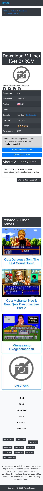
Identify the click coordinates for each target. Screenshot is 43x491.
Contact (21, 429)
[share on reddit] (19, 88)
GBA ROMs (19, 447)
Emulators (21, 410)
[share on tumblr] (14, 88)
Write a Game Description (28, 180)
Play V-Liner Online (22, 155)
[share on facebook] (4, 88)
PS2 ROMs (7, 452)
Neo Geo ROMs (9, 458)
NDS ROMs (33, 442)
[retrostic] (5, 3)
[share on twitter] (9, 88)
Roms (21, 404)
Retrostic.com (29, 488)
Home (21, 398)
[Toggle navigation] (38, 3)
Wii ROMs (29, 452)
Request (21, 422)
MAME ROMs (8, 439)
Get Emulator (31, 115)
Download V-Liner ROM (22, 150)
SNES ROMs (21, 439)
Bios (21, 416)
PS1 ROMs (30, 447)
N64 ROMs (7, 447)
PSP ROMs (19, 452)
